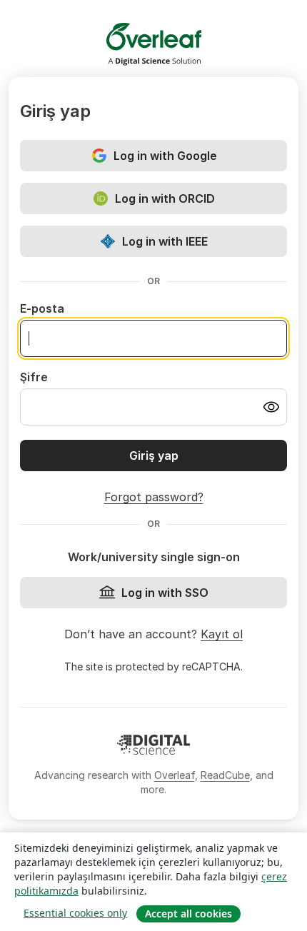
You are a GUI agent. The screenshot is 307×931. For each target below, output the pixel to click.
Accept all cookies (188, 913)
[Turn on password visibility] (271, 407)
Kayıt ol (222, 634)
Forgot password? (153, 497)
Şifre (34, 377)
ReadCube (225, 775)
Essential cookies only (75, 913)
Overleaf (174, 775)
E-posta (42, 308)
